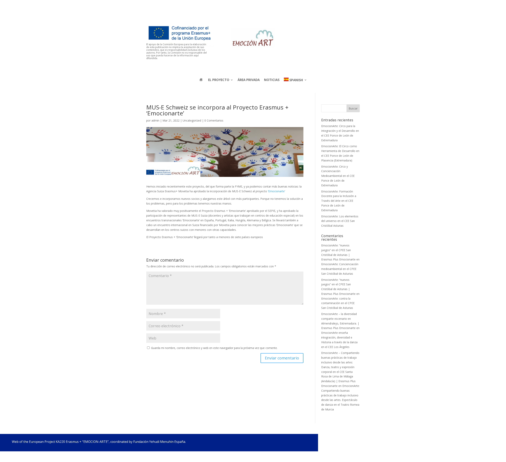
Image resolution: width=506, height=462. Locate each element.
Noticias (271, 80)
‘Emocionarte (276, 191)
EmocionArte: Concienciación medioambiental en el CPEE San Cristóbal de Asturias (339, 268)
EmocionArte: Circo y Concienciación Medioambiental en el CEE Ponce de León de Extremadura (338, 176)
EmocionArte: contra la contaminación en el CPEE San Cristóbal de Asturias (338, 303)
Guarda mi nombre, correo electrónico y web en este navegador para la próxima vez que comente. (214, 348)
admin (155, 120)
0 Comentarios (213, 120)
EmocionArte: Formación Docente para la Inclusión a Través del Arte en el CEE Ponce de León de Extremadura (338, 201)
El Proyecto (218, 80)
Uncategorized (192, 120)
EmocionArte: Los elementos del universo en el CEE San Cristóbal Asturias (339, 221)
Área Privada (249, 80)
